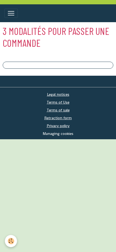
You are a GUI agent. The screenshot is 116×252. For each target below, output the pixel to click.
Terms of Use (58, 102)
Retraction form (58, 117)
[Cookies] (11, 241)
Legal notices (58, 94)
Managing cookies (58, 133)
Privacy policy (58, 125)
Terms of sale (58, 110)
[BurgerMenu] (11, 13)
